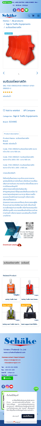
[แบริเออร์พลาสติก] (20, 50)
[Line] (7, 2)
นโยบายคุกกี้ (16, 416)
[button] (28, 16)
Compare (30, 110)
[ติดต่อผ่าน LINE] (36, 388)
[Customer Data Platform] (20, 422)
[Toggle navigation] (38, 16)
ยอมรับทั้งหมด (28, 416)
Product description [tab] (11, 134)
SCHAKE (13, 121)
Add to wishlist (12, 110)
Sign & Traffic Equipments (25, 116)
